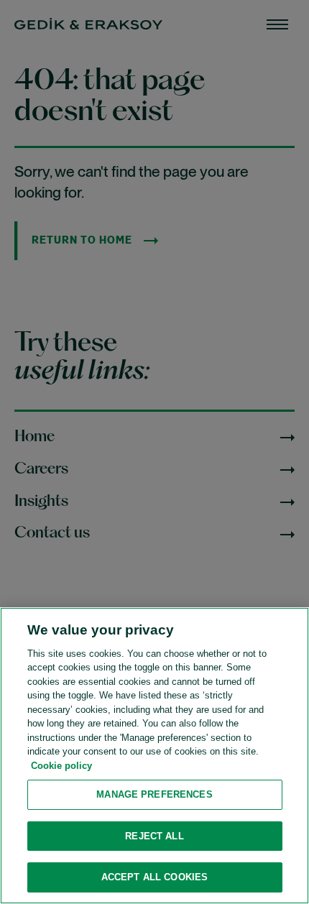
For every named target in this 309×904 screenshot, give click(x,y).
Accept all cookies (154, 877)
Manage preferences (154, 794)
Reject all (154, 836)
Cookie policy (61, 765)
